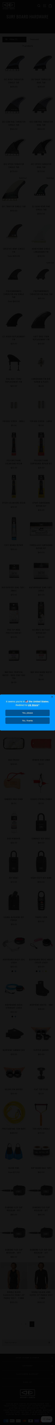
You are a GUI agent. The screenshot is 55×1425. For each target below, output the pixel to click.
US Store (33, 705)
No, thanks (27, 720)
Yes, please (27, 713)
